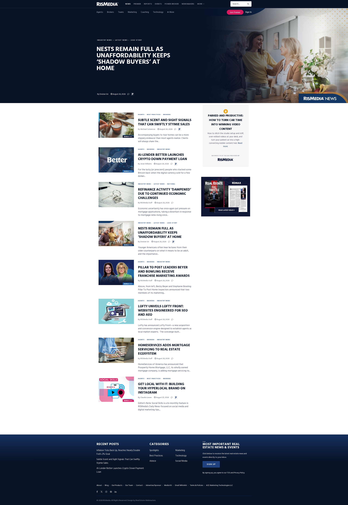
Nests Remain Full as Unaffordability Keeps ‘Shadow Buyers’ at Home (160, 233)
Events (158, 4)
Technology (158, 12)
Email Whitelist (181, 485)
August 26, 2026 (118, 94)
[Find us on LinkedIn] (115, 492)
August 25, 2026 (162, 397)
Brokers (110, 12)
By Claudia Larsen (145, 397)
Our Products (117, 485)
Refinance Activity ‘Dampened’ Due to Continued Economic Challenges (164, 194)
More (199, 4)
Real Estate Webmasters (146, 500)
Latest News (121, 40)
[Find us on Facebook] (97, 492)
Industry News (104, 40)
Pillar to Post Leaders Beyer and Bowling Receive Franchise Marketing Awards (164, 272)
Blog (107, 485)
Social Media (181, 461)
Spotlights (154, 450)
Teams (121, 12)
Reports (148, 4)
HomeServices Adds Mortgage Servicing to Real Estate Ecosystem (164, 350)
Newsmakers (188, 4)
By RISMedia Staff (145, 202)
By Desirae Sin (102, 94)
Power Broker (172, 4)
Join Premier (235, 12)
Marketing (132, 12)
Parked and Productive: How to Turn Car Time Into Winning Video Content (225, 122)
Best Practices (154, 114)
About (99, 485)
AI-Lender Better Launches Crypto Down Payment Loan (162, 157)
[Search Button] (248, 4)
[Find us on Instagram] (106, 492)
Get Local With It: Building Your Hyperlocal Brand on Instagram (161, 388)
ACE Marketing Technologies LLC (219, 485)
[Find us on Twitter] (101, 492)
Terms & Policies (196, 485)
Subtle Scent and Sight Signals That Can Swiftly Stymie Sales (164, 122)
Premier (137, 4)
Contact (139, 485)
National (171, 184)
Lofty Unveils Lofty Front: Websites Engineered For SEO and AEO (163, 311)
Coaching (145, 12)
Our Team (129, 485)
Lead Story (136, 40)
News (128, 4)
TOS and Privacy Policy (236, 472)
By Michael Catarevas (146, 129)
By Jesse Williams (145, 163)
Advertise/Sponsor (153, 485)
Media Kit (168, 485)
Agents (100, 12)
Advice (153, 461)
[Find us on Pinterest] (111, 492)
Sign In (248, 12)
